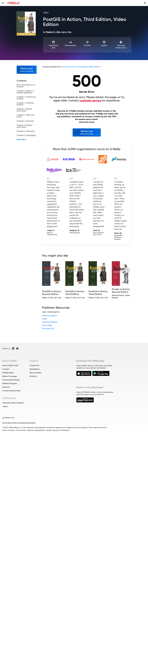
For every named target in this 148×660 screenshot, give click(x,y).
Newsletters (35, 369)
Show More (21, 139)
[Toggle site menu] (3, 3)
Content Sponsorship (11, 390)
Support (34, 360)
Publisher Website (49, 322)
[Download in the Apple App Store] (83, 375)
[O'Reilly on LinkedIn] (13, 348)
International (9, 398)
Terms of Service (8, 430)
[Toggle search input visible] (145, 3)
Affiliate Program (9, 383)
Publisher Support (49, 315)
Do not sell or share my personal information (18, 423)
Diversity (6, 387)
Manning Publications (121, 46)
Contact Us (34, 365)
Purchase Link (48, 328)
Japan (5, 406)
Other (44, 319)
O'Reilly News (8, 372)
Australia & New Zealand (12, 403)
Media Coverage (9, 376)
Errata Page (47, 325)
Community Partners (11, 380)
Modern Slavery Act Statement (58, 430)
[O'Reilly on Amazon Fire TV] (85, 402)
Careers (5, 369)
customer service (90, 100)
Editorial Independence (36, 430)
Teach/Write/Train (10, 365)
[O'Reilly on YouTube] (17, 348)
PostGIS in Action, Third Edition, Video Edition (80, 67)
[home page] (14, 3)
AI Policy (33, 376)
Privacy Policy (35, 372)
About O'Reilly (9, 360)
